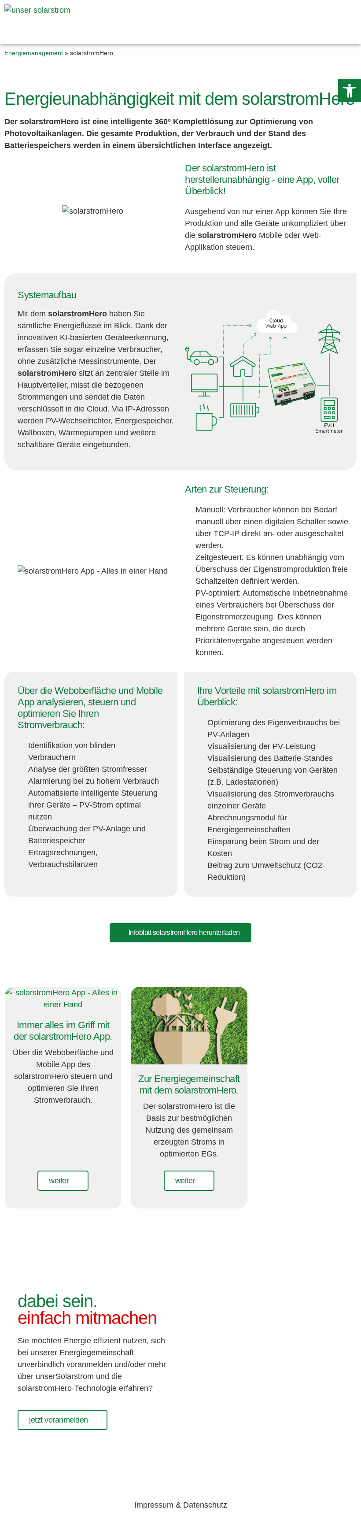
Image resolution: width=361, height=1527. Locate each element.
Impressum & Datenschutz (180, 1505)
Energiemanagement (33, 52)
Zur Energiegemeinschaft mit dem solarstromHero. (189, 1084)
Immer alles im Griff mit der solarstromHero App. (63, 1030)
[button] (349, 90)
